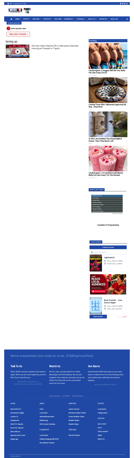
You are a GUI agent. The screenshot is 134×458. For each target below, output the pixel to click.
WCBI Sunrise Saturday (47, 424)
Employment (14, 420)
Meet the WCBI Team (17, 435)
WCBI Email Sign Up (110, 384)
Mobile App (98, 384)
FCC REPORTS (66, 396)
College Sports (103, 413)
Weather (36, 19)
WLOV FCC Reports (17, 428)
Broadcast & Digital (17, 413)
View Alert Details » (18, 34)
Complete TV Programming (108, 225)
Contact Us (14, 417)
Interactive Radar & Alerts (77, 413)
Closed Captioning (54, 396)
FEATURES (58, 19)
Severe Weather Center (76, 417)
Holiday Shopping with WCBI (49, 439)
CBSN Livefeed (103, 431)
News (17, 19)
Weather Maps (74, 424)
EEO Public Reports (77, 396)
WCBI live (114, 19)
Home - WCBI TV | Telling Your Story (20, 10)
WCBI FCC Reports (16, 424)
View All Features (74, 435)
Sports (26, 19)
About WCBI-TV (15, 409)
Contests (47, 19)
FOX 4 (100, 428)
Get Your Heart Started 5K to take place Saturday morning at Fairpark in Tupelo (55, 47)
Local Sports (102, 409)
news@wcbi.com (33, 381)
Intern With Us (15, 432)
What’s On (101, 439)
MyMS (100, 435)
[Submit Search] (127, 19)
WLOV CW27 (102, 424)
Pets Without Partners (47, 443)
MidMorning (44, 420)
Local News (44, 413)
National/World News (47, 417)
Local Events (44, 435)
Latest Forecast (74, 409)
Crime (42, 409)
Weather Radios (74, 420)
